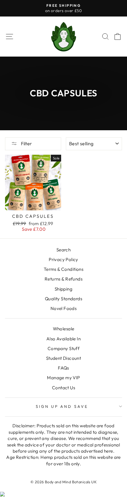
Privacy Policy (63, 259)
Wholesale (63, 329)
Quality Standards (63, 298)
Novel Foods (64, 308)
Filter (26, 143)
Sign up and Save (62, 406)
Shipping (63, 289)
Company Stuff (63, 348)
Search (63, 250)
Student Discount (63, 358)
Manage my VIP (63, 377)
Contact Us (63, 387)
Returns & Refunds (63, 279)
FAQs (63, 368)
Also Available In (63, 339)
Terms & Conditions (63, 269)
